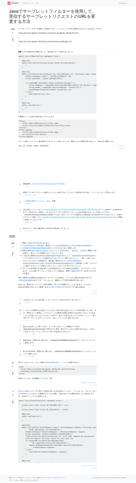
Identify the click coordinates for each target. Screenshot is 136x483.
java (20, 145)
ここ (84, 315)
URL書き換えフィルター (58, 362)
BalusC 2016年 (29, 356)
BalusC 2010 (29, 320)
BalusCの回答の (24, 391)
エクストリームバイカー (89, 466)
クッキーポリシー (47, 477)
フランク (27, 302)
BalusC (94, 291)
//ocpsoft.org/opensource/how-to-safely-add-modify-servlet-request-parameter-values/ (78, 217)
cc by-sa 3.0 (106, 477)
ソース (94, 294)
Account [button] (122, 3)
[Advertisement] (71, 164)
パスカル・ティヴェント (89, 382)
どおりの (27, 203)
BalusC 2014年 (29, 345)
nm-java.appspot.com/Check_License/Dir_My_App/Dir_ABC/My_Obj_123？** (73, 209)
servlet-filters (44, 145)
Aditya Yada (28, 231)
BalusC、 (28, 186)
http (39, 217)
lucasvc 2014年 (30, 334)
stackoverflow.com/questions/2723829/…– (49, 184)
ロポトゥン (28, 222)
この (58, 318)
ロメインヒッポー (30, 195)
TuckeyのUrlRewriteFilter (58, 287)
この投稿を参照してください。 (35, 201)
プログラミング (28, 3)
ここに (90, 315)
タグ (37, 3)
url (24, 145)
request (36, 145)
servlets (29, 145)
